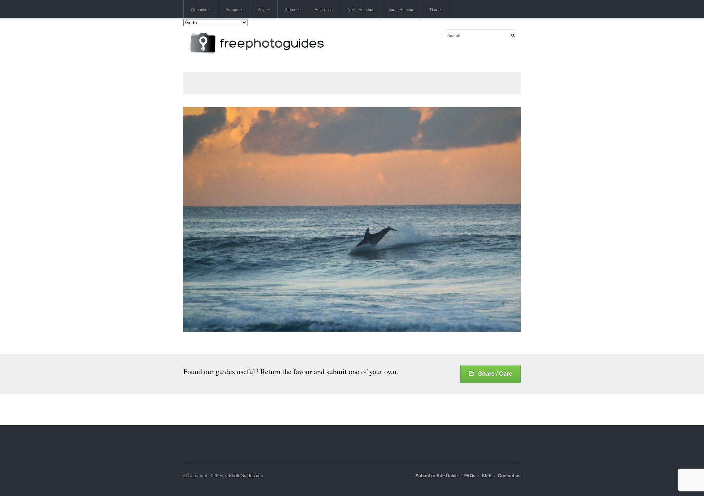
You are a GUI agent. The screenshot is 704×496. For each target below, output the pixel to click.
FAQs (470, 475)
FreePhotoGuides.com (242, 475)
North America (360, 9)
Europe (231, 12)
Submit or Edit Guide (436, 475)
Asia (261, 12)
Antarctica (324, 9)
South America (401, 9)
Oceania (198, 12)
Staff (487, 475)
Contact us (509, 475)
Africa (290, 12)
